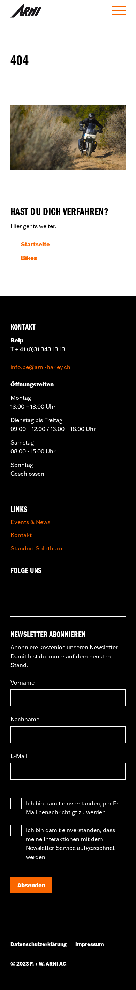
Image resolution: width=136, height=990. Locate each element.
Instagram (42, 587)
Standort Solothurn (36, 548)
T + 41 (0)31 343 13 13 (37, 349)
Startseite (35, 244)
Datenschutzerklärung (38, 944)
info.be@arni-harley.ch (40, 366)
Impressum (89, 944)
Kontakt (21, 535)
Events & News (30, 522)
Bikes (29, 257)
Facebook (18, 587)
